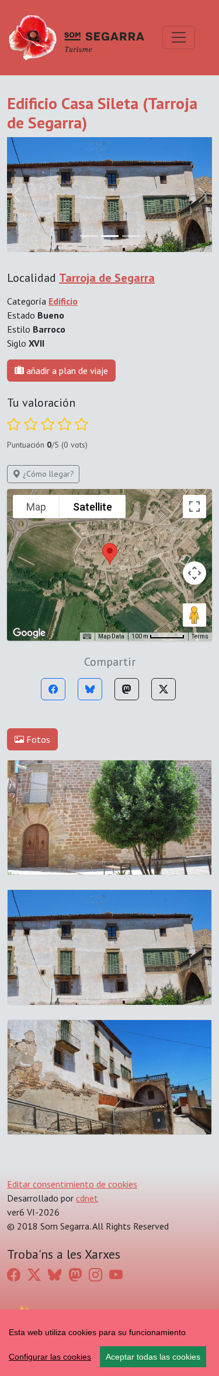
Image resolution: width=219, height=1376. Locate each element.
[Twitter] (163, 689)
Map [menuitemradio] (36, 507)
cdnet (87, 1198)
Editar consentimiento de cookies (72, 1184)
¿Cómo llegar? (47, 474)
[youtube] (116, 1274)
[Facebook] (53, 689)
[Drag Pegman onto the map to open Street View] (194, 615)
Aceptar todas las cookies (153, 1356)
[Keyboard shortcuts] (87, 637)
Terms (200, 636)
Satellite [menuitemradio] (92, 507)
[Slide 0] (89, 236)
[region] (109, 1342)
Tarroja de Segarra (107, 277)
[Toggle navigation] (178, 37)
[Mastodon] (126, 689)
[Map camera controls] (194, 573)
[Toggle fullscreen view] (194, 506)
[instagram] (95, 1274)
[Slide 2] (131, 236)
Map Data (111, 636)
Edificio (63, 301)
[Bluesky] (90, 689)
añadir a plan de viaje (66, 370)
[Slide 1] (110, 236)
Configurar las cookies (50, 1356)
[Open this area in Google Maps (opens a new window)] (29, 633)
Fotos (37, 739)
